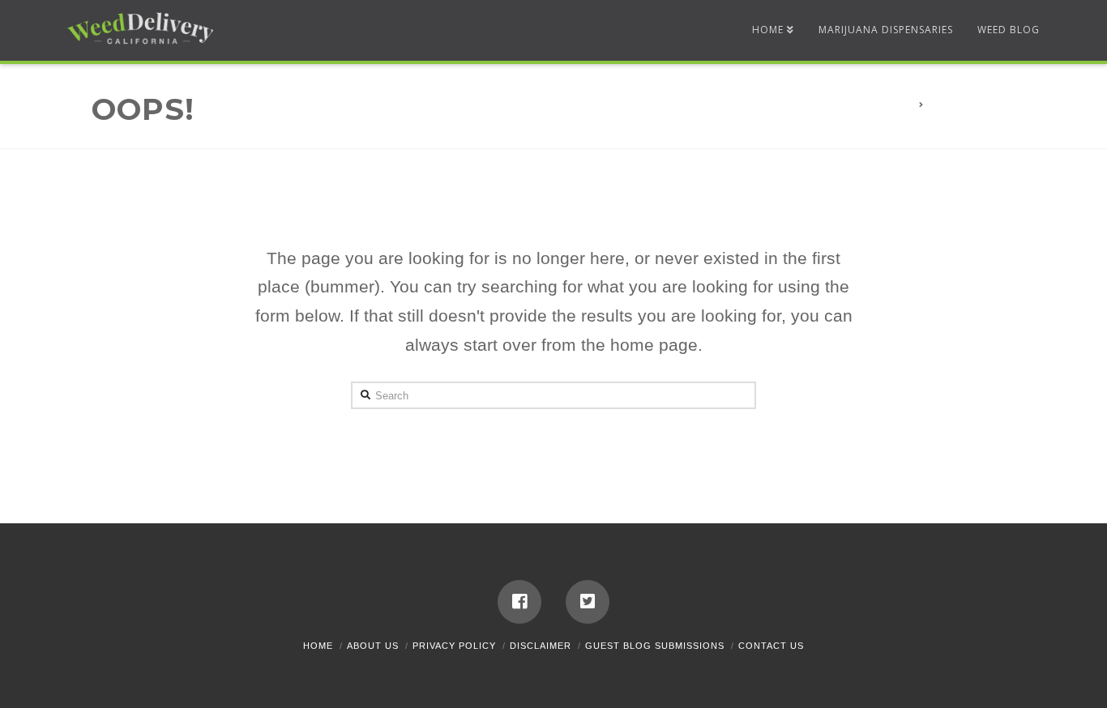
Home (318, 645)
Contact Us (771, 645)
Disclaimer (540, 645)
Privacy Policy (454, 645)
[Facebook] (519, 602)
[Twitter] (587, 602)
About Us (373, 645)
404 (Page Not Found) (984, 104)
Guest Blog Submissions (654, 645)
